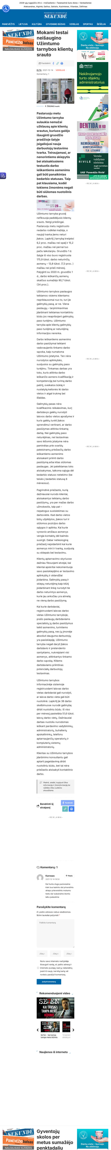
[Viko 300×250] (92, 107)
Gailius (47, 6)
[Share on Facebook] (53, 63)
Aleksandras (29, 6)
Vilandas (74, 6)
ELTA (39, 70)
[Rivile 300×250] (92, 166)
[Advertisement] (63, 839)
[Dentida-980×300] (55, 205)
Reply (70, 876)
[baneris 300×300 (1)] (92, 77)
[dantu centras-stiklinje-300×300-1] (92, 45)
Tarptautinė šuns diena (67, 3)
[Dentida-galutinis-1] (92, 136)
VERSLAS (60, 70)
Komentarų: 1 (43, 74)
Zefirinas (83, 6)
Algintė (39, 6)
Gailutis (54, 6)
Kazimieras (64, 6)
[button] (57, 63)
